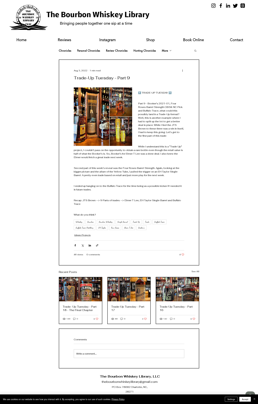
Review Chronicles (117, 50)
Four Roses (115, 227)
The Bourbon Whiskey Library (98, 15)
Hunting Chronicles (144, 50)
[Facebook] (221, 6)
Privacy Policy (118, 399)
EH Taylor (102, 227)
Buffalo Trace (159, 222)
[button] (195, 50)
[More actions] (182, 70)
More (165, 50)
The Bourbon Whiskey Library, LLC (130, 376)
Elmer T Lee (128, 227)
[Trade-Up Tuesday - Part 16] (177, 289)
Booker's (141, 227)
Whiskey (79, 222)
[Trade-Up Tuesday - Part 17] (129, 289)
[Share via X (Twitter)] (82, 245)
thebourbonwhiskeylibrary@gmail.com (130, 382)
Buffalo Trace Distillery (84, 227)
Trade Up (136, 222)
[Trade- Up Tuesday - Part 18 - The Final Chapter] (80, 289)
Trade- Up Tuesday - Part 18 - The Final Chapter (80, 308)
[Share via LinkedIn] (89, 245)
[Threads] (243, 6)
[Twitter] (235, 6)
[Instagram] (213, 6)
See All (195, 271)
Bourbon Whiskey (105, 222)
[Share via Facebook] (75, 245)
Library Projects (82, 235)
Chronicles (65, 50)
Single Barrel (123, 222)
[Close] (254, 399)
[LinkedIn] (228, 6)
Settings (231, 399)
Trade (147, 222)
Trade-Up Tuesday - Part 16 (176, 308)
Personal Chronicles (88, 50)
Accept (245, 399)
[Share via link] (97, 245)
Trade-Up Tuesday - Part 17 (127, 308)
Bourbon (90, 222)
